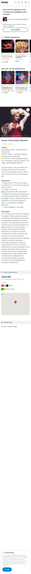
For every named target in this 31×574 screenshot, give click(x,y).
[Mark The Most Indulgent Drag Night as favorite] (26, 41)
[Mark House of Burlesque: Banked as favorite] (28, 114)
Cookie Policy (5, 561)
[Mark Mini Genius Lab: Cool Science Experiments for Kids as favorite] (26, 73)
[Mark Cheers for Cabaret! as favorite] (12, 41)
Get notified (15, 30)
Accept (7, 569)
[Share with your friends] (28, 110)
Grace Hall (6, 277)
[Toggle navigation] (29, 2)
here (15, 326)
